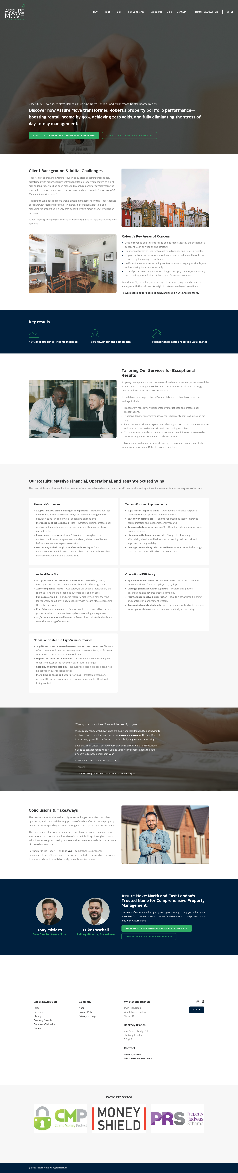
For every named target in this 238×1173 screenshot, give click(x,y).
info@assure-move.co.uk (138, 1058)
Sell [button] (119, 11)
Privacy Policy (86, 1012)
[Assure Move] (15, 12)
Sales (36, 1008)
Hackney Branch (135, 1025)
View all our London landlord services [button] (129, 135)
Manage (38, 1016)
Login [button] (196, 1010)
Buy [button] (95, 11)
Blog (169, 11)
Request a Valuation (45, 1024)
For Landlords (136, 11)
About (82, 1008)
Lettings (38, 1012)
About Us (156, 11)
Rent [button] (107, 11)
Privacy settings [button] (87, 1016)
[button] (228, 12)
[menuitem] (96, 12)
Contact (181, 11)
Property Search (43, 1020)
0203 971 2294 (132, 1054)
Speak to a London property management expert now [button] (64, 135)
